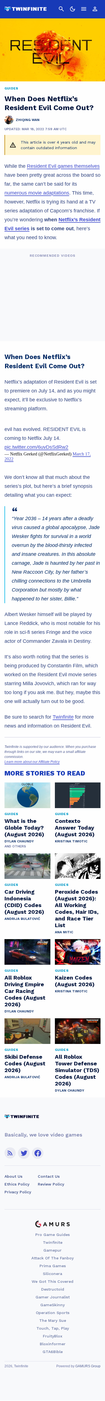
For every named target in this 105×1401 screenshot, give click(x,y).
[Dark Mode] (72, 8)
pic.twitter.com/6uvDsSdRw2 (36, 447)
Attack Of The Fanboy (52, 1258)
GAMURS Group (88, 1366)
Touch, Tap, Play (52, 1328)
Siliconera (52, 1273)
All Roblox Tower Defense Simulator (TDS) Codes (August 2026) (77, 1070)
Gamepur (52, 1250)
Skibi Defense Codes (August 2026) (24, 1063)
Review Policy (51, 1184)
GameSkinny (52, 1305)
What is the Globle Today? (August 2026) (24, 828)
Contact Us (49, 1176)
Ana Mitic (64, 932)
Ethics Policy (16, 1184)
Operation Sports (52, 1312)
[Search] (61, 8)
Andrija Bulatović (22, 919)
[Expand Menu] (83, 8)
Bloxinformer (53, 1344)
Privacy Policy (17, 1192)
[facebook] (37, 1153)
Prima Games (52, 1266)
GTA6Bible (53, 1351)
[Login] (95, 8)
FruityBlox (52, 1336)
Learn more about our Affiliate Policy (32, 762)
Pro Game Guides (52, 1234)
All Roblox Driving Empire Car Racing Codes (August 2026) (24, 991)
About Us (13, 1176)
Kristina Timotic (71, 841)
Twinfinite (63, 717)
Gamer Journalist (53, 1297)
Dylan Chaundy (19, 841)
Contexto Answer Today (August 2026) (75, 828)
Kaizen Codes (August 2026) (75, 981)
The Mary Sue (52, 1320)
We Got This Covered (52, 1281)
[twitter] (24, 1153)
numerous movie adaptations (36, 193)
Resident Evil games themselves (63, 166)
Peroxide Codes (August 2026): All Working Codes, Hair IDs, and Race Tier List (77, 908)
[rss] (10, 1153)
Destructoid (52, 1289)
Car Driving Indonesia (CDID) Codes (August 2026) (24, 901)
